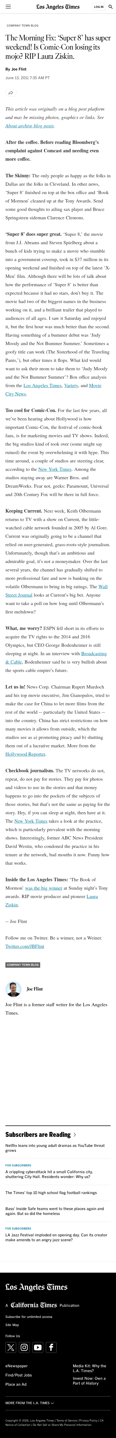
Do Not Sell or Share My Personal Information (62, 1425)
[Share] (11, 92)
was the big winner (43, 887)
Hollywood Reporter (25, 754)
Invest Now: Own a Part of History (89, 1381)
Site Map (12, 1325)
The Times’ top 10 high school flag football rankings (51, 1193)
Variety (71, 385)
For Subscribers (18, 1165)
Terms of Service (66, 1420)
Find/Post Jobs (18, 1375)
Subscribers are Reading (38, 1134)
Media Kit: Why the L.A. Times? (89, 1368)
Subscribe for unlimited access (28, 1317)
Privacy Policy (88, 1420)
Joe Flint (18, 69)
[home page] (58, 6)
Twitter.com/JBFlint (24, 946)
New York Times (54, 469)
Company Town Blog (22, 25)
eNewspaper (16, 1366)
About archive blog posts (29, 125)
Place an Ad (15, 1384)
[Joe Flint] (13, 989)
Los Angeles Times (42, 385)
